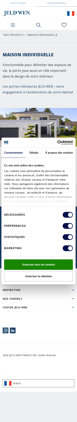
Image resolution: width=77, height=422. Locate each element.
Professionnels (56, 3)
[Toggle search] (38, 25)
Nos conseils (12, 298)
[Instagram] (5, 330)
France (17, 383)
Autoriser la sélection (38, 276)
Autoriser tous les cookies (38, 264)
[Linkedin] (13, 330)
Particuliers (18, 3)
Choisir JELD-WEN (15, 307)
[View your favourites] (64, 25)
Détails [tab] (34, 152)
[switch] (68, 226)
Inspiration (11, 290)
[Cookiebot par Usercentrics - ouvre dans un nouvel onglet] (57, 142)
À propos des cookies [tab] (59, 152)
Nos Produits (13, 35)
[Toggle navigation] (13, 25)
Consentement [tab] (13, 152)
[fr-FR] (70, 13)
